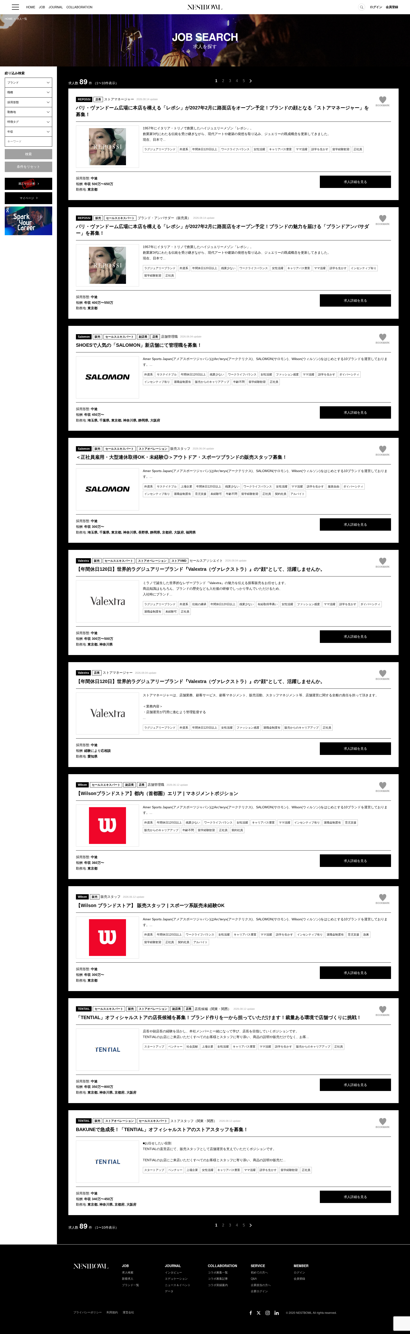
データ (169, 1291)
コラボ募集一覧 (218, 1272)
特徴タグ (13, 121)
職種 (10, 92)
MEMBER (301, 1265)
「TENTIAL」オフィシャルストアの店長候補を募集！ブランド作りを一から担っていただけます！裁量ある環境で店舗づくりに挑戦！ (218, 1017)
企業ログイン (259, 1291)
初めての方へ (259, 1272)
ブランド (13, 82)
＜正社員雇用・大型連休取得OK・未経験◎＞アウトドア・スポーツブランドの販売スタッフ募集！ (181, 457)
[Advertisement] (28, 310)
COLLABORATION (79, 7)
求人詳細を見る (355, 182)
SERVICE (258, 1265)
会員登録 (392, 7)
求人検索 (127, 1272)
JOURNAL (56, 7)
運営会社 (128, 1312)
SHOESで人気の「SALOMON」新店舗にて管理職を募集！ (139, 345)
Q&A (254, 1278)
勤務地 (11, 112)
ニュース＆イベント (178, 1285)
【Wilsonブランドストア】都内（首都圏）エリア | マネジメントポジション (157, 793)
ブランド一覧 (130, 1285)
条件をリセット (28, 167)
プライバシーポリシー (87, 1312)
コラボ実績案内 (218, 1285)
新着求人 (127, 1278)
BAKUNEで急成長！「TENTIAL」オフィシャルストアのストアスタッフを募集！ (162, 1129)
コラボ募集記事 (218, 1278)
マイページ (27, 198)
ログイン (376, 7)
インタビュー (173, 1272)
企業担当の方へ (261, 1285)
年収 (10, 131)
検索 (28, 154)
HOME (30, 7)
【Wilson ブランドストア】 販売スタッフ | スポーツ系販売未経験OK (150, 905)
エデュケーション (176, 1278)
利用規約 (112, 1312)
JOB (42, 7)
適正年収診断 (26, 183)
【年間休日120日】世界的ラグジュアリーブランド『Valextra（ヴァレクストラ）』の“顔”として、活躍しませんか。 (200, 569)
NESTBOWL (205, 7)
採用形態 (13, 102)
